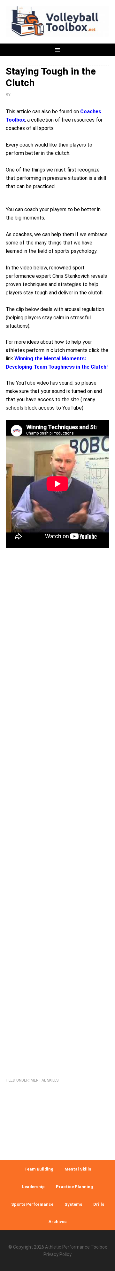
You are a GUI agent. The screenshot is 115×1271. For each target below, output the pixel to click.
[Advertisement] (57, 809)
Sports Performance (32, 1204)
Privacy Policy (57, 1254)
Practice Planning (74, 1186)
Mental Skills (44, 1080)
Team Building (38, 1169)
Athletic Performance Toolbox (76, 1247)
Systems (73, 1204)
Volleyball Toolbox (57, 22)
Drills (98, 1204)
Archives (57, 1221)
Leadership (33, 1186)
